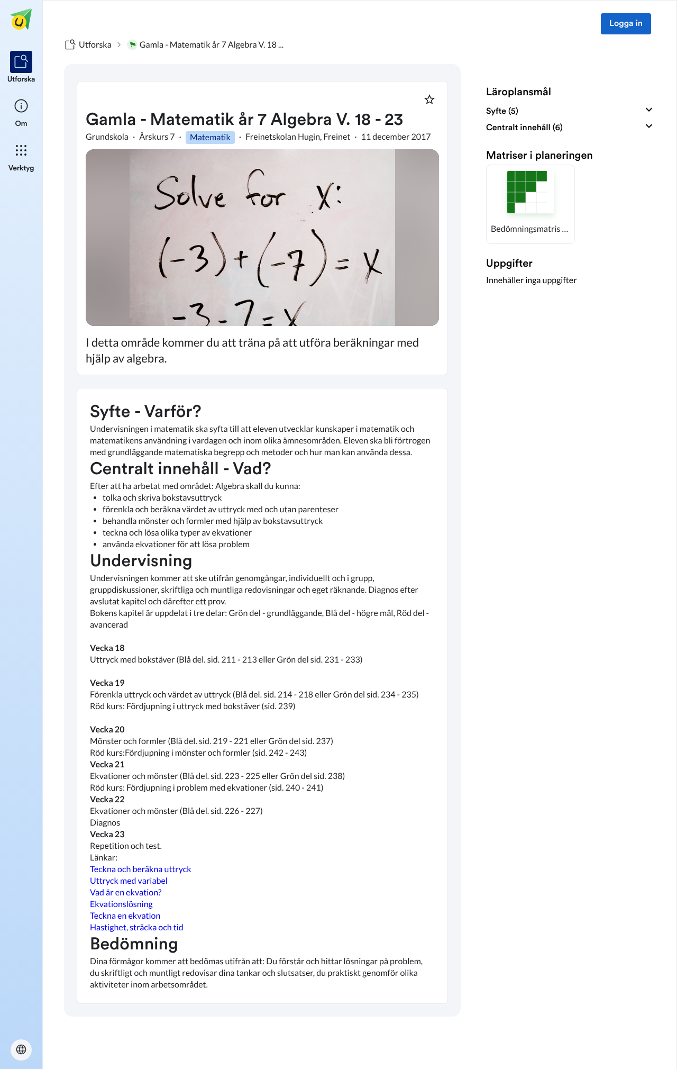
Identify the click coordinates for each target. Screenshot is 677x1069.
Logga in (626, 24)
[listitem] (21, 68)
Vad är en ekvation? (125, 892)
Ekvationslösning (121, 904)
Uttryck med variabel (129, 881)
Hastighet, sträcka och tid (137, 927)
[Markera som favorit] (429, 99)
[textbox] (262, 695)
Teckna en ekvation (125, 916)
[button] (530, 204)
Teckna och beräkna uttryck (140, 869)
